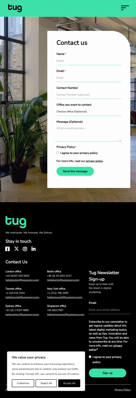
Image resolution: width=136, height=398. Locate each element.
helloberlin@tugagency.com (63, 280)
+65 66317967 (55, 310)
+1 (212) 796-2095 (57, 293)
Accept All (69, 383)
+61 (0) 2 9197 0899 (17, 310)
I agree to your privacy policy (79, 153)
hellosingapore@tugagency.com (65, 314)
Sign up (108, 373)
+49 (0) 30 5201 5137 (59, 275)
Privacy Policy (123, 389)
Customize (23, 383)
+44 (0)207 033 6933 (17, 275)
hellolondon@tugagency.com (22, 280)
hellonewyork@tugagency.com (64, 297)
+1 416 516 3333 (15, 293)
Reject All (46, 383)
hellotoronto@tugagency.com (22, 297)
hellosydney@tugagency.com (22, 314)
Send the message (75, 171)
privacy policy (94, 161)
